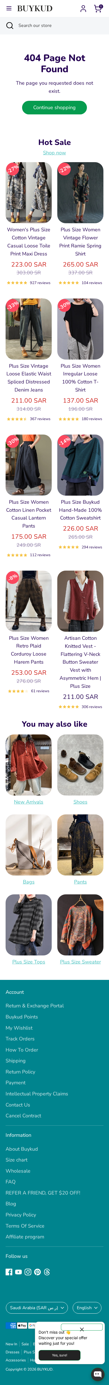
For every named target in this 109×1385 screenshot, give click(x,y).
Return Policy (20, 1071)
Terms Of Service (25, 1226)
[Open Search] (9, 25)
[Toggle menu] (9, 8)
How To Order (22, 1050)
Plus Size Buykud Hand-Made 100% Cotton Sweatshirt (80, 510)
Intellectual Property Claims (37, 1093)
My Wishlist (19, 1028)
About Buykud (22, 1149)
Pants (80, 882)
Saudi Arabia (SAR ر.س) (34, 1308)
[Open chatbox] (98, 1374)
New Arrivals (28, 802)
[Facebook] (9, 1272)
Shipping (16, 1060)
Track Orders (20, 1038)
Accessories (16, 1360)
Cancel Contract (23, 1115)
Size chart (16, 1159)
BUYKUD (45, 1369)
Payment (15, 1082)
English (84, 1308)
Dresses (13, 1352)
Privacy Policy (21, 1214)
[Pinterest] (37, 1272)
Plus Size (31, 1352)
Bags (29, 882)
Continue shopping (54, 107)
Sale (25, 1344)
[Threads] (47, 1272)
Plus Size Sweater (80, 962)
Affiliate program (25, 1236)
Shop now (54, 152)
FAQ (11, 1181)
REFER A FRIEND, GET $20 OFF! (43, 1193)
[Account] (83, 7)
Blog (11, 1203)
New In (11, 1344)
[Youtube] (18, 1272)
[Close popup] (82, 1327)
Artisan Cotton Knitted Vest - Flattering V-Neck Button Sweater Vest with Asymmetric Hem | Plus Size (80, 662)
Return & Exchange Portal (35, 1005)
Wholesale (18, 1171)
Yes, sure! (59, 1355)
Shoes (80, 802)
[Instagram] (28, 1272)
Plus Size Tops (28, 962)
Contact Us (18, 1105)
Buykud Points (22, 1016)
